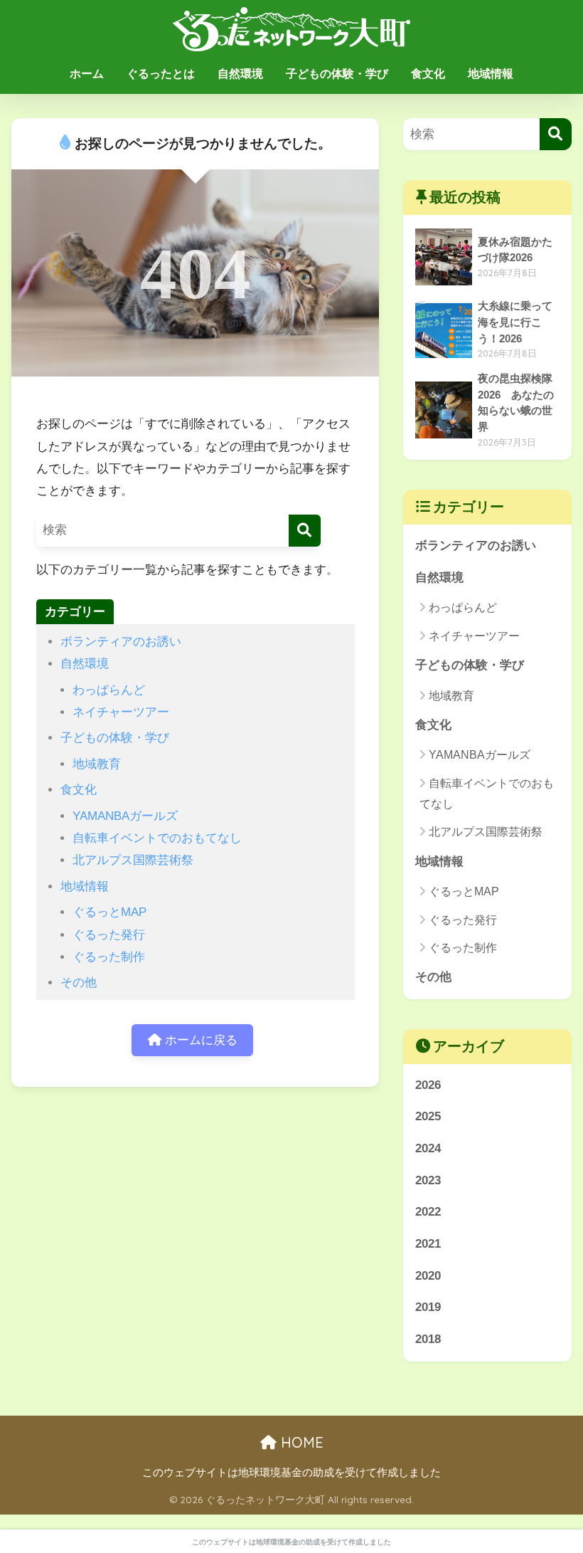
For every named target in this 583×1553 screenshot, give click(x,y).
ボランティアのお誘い (120, 641)
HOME (300, 1442)
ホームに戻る (199, 1040)
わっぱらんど (109, 690)
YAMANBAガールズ (125, 816)
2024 (428, 1148)
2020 (428, 1276)
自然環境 (240, 74)
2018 (428, 1339)
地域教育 (97, 764)
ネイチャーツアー (121, 712)
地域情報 (490, 74)
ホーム (87, 74)
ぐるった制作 (109, 957)
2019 (428, 1307)
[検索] (305, 531)
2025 (428, 1116)
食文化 (428, 74)
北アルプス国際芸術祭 (133, 860)
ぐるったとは (161, 74)
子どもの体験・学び (337, 74)
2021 (428, 1244)
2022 (428, 1211)
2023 (428, 1180)
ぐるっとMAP (109, 912)
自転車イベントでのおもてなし (157, 838)
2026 (428, 1085)
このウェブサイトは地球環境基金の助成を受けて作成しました (291, 1472)
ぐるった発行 (109, 935)
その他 (78, 982)
